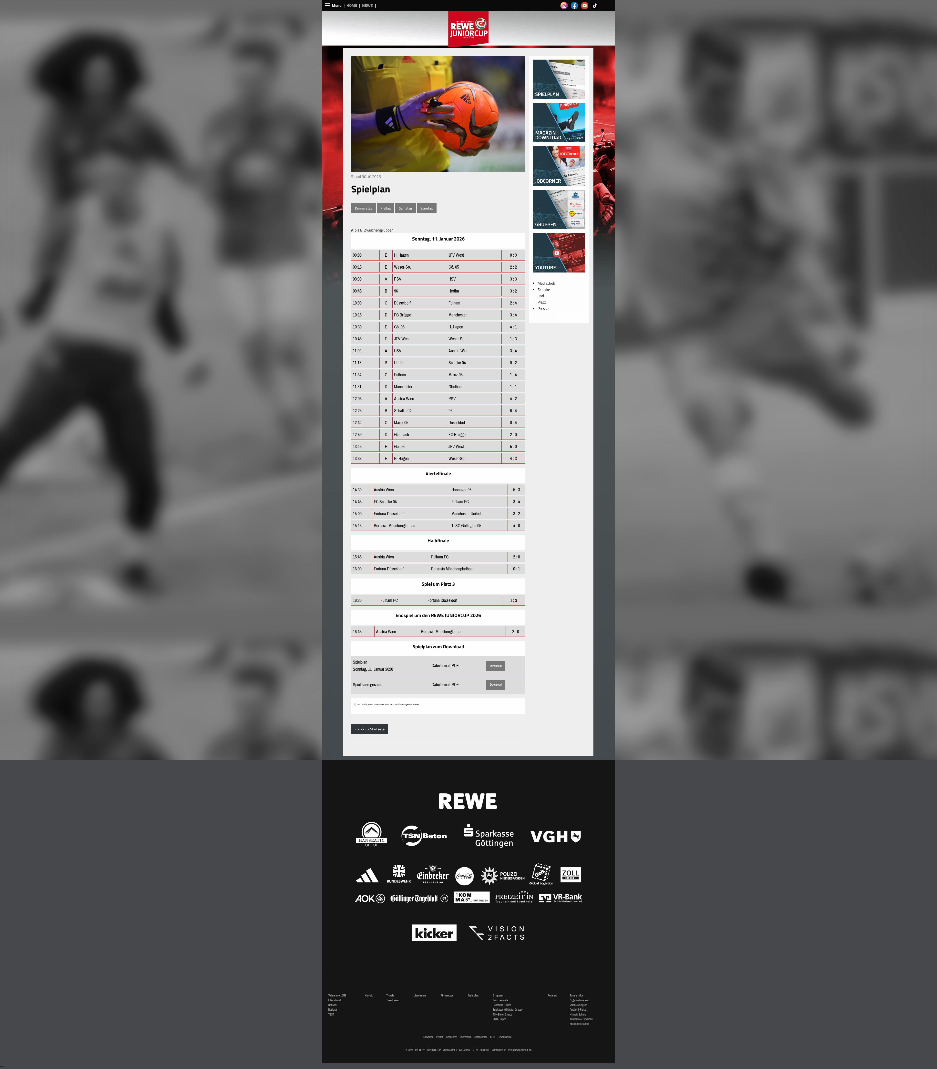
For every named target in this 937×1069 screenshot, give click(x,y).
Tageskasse (392, 1000)
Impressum (465, 1037)
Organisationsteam (579, 1000)
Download (496, 666)
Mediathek (546, 283)
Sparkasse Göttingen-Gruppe (507, 1009)
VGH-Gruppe (499, 1019)
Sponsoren (451, 1037)
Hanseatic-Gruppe (502, 1005)
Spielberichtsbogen (579, 1024)
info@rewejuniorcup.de (519, 1050)
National (332, 1005)
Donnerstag (363, 208)
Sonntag (426, 208)
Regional (332, 1009)
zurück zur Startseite (370, 729)
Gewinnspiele (504, 1037)
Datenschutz (480, 1037)
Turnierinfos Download (581, 1019)
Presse (543, 308)
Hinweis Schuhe (578, 1014)
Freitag (386, 208)
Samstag (405, 208)
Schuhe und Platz (544, 296)
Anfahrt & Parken (578, 1009)
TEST (331, 1014)
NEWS (367, 5)
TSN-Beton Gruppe (502, 1014)
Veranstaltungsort (578, 1005)
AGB (492, 1037)
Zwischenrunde (500, 1000)
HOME (351, 5)
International (334, 1000)
